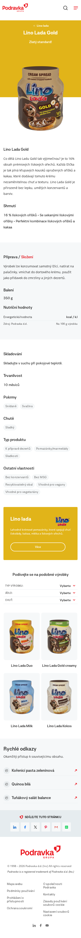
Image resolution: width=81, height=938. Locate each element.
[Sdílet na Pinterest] (45, 826)
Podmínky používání (21, 891)
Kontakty (49, 894)
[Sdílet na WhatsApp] (66, 826)
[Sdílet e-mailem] (56, 826)
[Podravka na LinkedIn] (34, 926)
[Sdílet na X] (35, 826)
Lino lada (43, 25)
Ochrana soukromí (19, 908)
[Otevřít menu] (75, 7)
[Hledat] (65, 7)
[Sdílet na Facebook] (25, 826)
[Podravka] (15, 10)
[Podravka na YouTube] (47, 926)
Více (38, 547)
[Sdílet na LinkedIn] (14, 826)
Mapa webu (15, 884)
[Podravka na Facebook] (41, 926)
